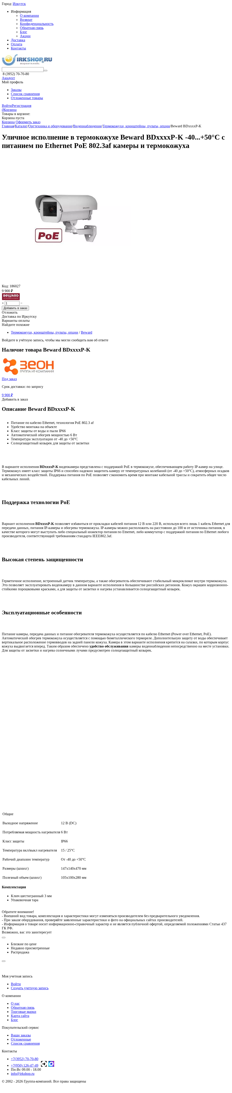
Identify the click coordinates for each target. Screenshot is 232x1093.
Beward (86, 332)
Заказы (16, 90)
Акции (25, 36)
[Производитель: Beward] (11, 299)
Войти (7, 106)
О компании (29, 15)
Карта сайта (20, 1016)
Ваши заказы (21, 1035)
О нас (15, 1003)
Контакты (18, 48)
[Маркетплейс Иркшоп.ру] (27, 65)
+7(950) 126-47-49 (24, 1065)
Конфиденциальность (36, 24)
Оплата (16, 44)
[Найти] (45, 70)
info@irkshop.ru (22, 1074)
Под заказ (9, 379)
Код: (5, 286)
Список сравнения (25, 94)
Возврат (26, 20)
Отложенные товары (27, 98)
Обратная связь (32, 28)
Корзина (8, 122)
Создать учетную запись (29, 988)
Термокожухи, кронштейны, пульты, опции (44, 332)
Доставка (18, 40)
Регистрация (21, 106)
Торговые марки (23, 1012)
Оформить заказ (28, 122)
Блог (23, 32)
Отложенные (21, 1039)
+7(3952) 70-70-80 (24, 1059)
